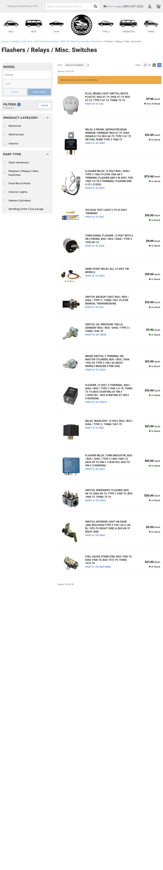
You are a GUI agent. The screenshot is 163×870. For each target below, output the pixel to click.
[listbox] (27, 75)
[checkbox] (5, 162)
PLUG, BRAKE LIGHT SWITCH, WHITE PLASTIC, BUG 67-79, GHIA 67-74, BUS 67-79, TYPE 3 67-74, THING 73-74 (107, 97)
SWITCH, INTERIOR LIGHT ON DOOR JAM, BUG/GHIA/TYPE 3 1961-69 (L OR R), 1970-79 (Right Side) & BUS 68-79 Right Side (107, 526)
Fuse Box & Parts (19, 183)
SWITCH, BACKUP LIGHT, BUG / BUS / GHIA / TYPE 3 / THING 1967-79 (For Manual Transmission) (107, 300)
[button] (27, 154)
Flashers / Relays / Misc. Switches (23, 173)
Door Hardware (19, 162)
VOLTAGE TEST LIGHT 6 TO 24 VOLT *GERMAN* (106, 211)
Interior (13, 143)
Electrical (15, 125)
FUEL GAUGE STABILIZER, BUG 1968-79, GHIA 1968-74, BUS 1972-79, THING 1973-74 (108, 560)
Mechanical (16, 134)
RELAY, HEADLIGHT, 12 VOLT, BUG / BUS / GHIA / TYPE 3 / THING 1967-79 (109, 422)
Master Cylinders (20, 200)
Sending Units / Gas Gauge (26, 208)
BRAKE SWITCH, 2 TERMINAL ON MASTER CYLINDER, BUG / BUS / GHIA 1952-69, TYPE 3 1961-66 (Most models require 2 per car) (107, 361)
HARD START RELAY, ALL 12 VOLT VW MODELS (107, 270)
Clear (44, 105)
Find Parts (39, 92)
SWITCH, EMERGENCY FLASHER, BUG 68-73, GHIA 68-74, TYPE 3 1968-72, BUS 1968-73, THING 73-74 (108, 493)
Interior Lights (18, 191)
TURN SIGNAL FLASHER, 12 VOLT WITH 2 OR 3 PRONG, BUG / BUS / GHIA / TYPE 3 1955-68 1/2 (109, 239)
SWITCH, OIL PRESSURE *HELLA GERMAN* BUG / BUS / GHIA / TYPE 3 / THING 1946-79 (107, 328)
